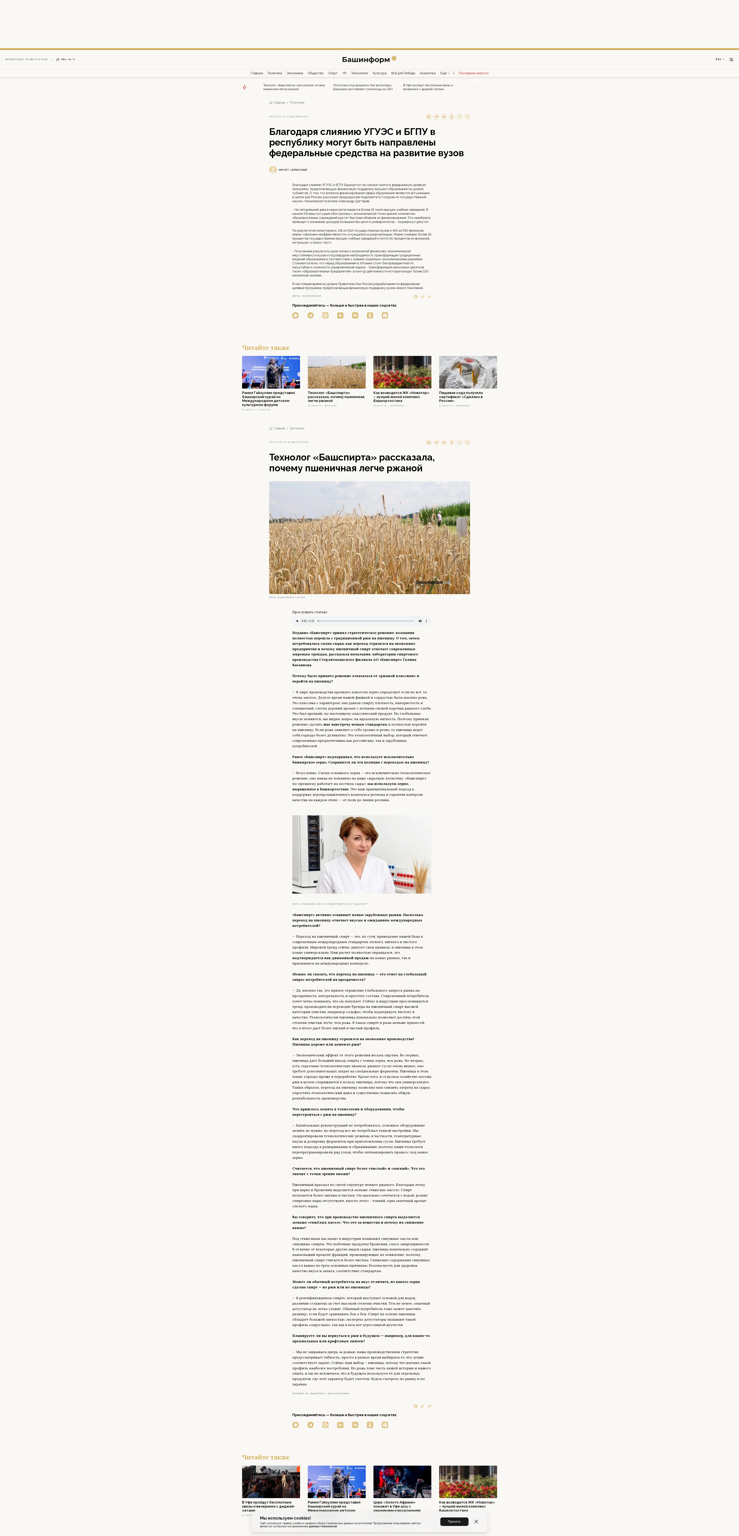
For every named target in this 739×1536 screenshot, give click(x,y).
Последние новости (473, 73)
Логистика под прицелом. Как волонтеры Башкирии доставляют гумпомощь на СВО (363, 87)
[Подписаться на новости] (385, 315)
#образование (311, 296)
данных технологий (323, 1526)
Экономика (295, 73)
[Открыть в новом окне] (295, 315)
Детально (297, 428)
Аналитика (428, 73)
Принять (454, 1521)
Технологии (359, 73)
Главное (257, 73)
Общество (316, 73)
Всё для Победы (403, 73)
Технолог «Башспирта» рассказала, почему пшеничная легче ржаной (294, 87)
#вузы (296, 296)
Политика (275, 73)
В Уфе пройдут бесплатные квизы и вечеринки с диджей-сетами (428, 87)
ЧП (344, 73)
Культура (380, 73)
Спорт (333, 73)
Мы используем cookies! (285, 1518)
